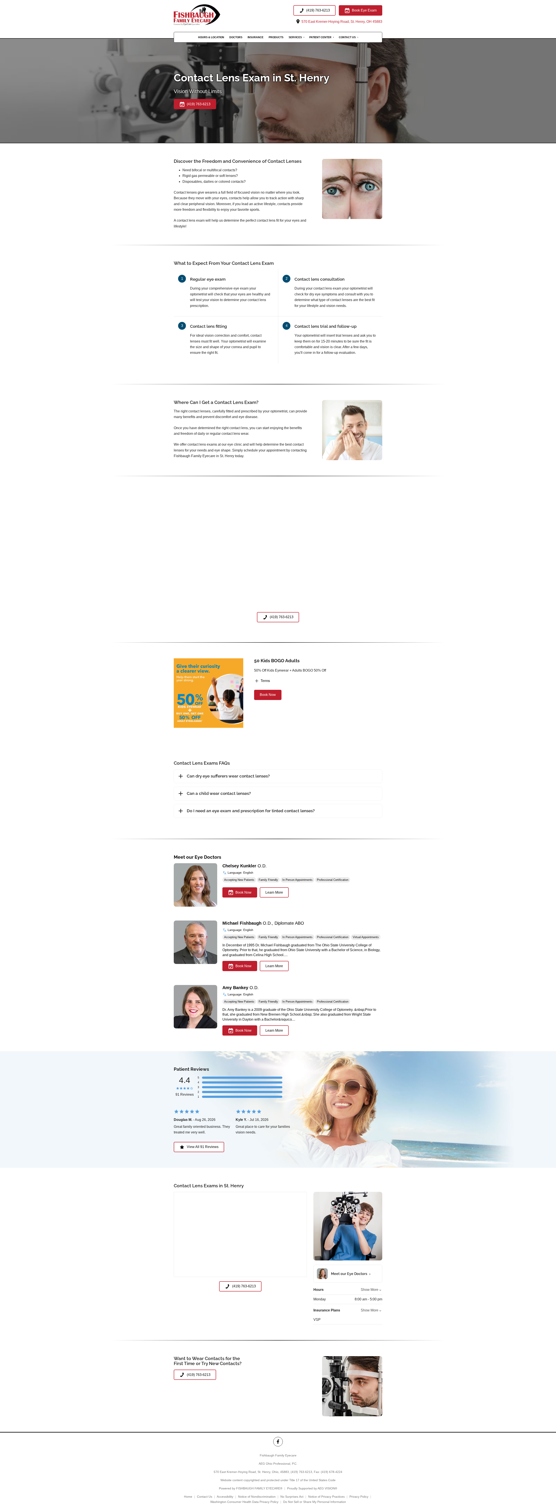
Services (295, 37)
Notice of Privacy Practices (326, 1496)
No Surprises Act (291, 1496)
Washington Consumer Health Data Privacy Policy (244, 1502)
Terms (265, 681)
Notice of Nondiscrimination (257, 1496)
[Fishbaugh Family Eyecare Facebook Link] (278, 1441)
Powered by (250, 1488)
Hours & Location (211, 37)
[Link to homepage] (205, 14)
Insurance (255, 37)
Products (276, 37)
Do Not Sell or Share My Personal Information (314, 1502)
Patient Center (320, 37)
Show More (369, 1289)
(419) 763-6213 (301, 1472)
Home (188, 1496)
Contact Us (347, 37)
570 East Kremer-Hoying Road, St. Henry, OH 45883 (341, 21)
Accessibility (225, 1496)
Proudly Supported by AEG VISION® (312, 1488)
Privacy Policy (358, 1496)
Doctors (235, 37)
